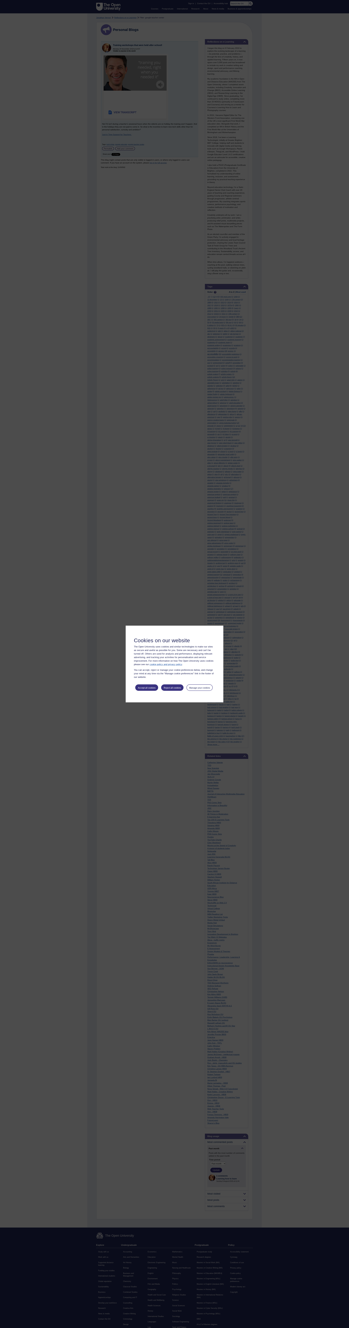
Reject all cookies (172, 688)
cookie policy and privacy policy (166, 664)
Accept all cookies (147, 688)
